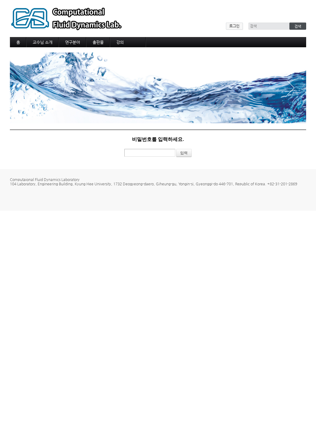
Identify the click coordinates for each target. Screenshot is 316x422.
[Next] (290, 88)
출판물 (98, 42)
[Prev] (25, 88)
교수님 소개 (42, 42)
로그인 (234, 26)
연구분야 (72, 42)
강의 (120, 42)
